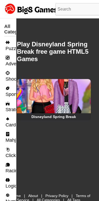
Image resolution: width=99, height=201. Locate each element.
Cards (11, 125)
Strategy (11, 109)
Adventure (11, 63)
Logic (11, 186)
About (33, 196)
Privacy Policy (56, 196)
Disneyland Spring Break (53, 117)
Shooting (11, 79)
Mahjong (11, 140)
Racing (11, 170)
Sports (11, 94)
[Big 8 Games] (30, 14)
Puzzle (11, 48)
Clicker (11, 155)
